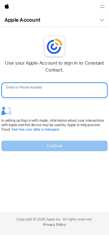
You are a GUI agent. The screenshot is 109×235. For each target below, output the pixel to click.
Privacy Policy (54, 225)
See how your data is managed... (36, 129)
